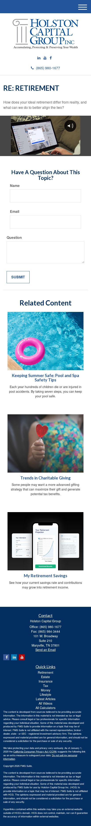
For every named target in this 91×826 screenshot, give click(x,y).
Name (15, 185)
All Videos (45, 703)
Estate (45, 677)
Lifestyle (45, 694)
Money (45, 690)
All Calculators (45, 707)
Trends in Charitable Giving (45, 477)
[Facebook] (51, 57)
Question (14, 237)
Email (14, 211)
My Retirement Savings (45, 575)
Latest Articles (45, 699)
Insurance (46, 681)
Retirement (45, 672)
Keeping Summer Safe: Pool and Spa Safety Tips (45, 378)
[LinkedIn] (38, 57)
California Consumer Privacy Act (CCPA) (35, 751)
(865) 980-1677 (48, 67)
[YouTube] (45, 57)
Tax (45, 685)
